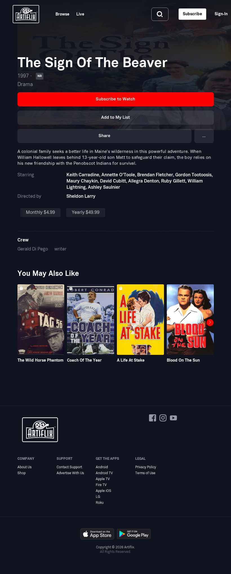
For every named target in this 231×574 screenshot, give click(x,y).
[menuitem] (58, 14)
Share (104, 135)
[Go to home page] (25, 14)
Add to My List (115, 117)
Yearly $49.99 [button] (85, 212)
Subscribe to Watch (115, 99)
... (204, 135)
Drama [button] (25, 84)
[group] (41, 323)
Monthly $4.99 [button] (40, 212)
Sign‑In (221, 14)
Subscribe (192, 14)
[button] (115, 99)
